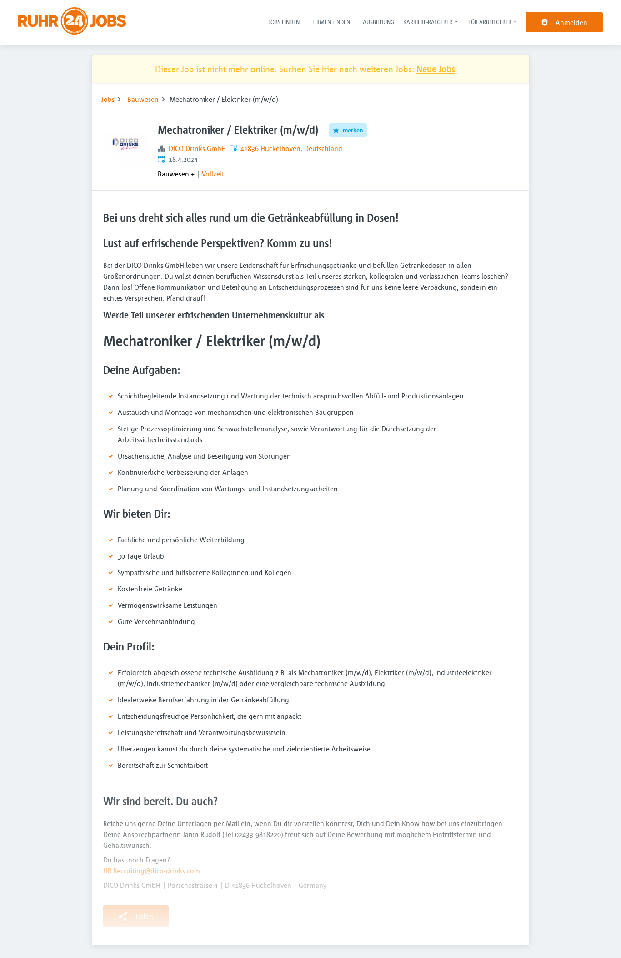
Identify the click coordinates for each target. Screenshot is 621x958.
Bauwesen (143, 99)
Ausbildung (378, 21)
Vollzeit (213, 173)
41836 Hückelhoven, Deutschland (291, 148)
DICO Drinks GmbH (197, 148)
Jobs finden (284, 21)
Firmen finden (331, 21)
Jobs (108, 99)
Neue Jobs (435, 69)
